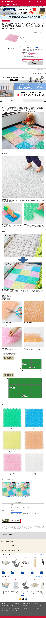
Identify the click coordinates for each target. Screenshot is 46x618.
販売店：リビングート (38, 32)
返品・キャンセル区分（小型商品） (16, 512)
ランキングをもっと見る (39, 554)
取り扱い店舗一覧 (5, 610)
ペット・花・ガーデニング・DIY (12, 6)
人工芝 (42, 6)
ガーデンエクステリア (35, 6)
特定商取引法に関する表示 (39, 609)
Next (43, 562)
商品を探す (4, 603)
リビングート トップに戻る (39, 67)
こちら (15, 614)
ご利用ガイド (14, 610)
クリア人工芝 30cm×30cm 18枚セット (22, 497)
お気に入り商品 (5, 605)
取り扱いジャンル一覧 (6, 608)
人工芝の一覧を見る (40, 69)
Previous (2, 562)
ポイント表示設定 (15, 608)
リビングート (4, 536)
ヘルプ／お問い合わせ (27, 603)
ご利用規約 (36, 603)
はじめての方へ (26, 608)
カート (13, 605)
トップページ (3, 6)
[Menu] (2, 1)
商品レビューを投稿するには (38, 73)
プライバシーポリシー (38, 605)
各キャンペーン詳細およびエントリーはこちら (31, 54)
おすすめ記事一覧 (15, 603)
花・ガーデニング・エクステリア (24, 6)
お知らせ (25, 605)
